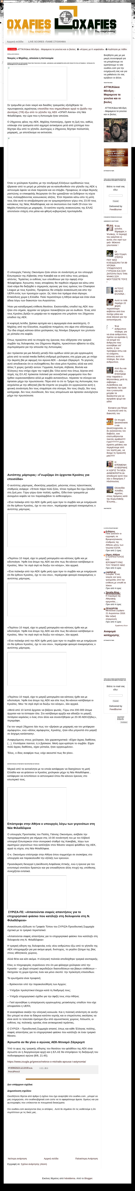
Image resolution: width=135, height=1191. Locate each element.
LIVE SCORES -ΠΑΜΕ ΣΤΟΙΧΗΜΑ (47, 41)
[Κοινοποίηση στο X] (44, 1068)
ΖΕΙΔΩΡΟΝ (112, 608)
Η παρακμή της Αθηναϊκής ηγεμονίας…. (113, 599)
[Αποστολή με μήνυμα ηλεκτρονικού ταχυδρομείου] (40, 1068)
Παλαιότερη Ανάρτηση (86, 1158)
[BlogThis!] (42, 1068)
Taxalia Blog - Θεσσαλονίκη (113, 593)
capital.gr (111, 572)
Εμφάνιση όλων (121, 625)
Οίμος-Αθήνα (113, 554)
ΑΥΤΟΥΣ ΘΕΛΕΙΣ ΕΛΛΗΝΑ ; (120, 291)
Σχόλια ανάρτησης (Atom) (34, 1164)
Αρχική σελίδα (15, 41)
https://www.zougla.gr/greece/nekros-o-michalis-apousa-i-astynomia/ (46, 1061)
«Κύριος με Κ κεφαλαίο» (69, 49)
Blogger (88, 1178)
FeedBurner (116, 209)
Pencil (11, 1072)
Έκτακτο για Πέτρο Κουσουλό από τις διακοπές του (117, 411)
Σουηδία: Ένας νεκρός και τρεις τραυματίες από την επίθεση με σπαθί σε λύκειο (116, 580)
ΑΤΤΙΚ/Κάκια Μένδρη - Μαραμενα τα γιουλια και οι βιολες (112, 95)
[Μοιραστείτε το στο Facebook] (45, 1068)
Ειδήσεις (110, 531)
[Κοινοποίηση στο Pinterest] (47, 1068)
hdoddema (69, 1178)
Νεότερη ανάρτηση (17, 1158)
